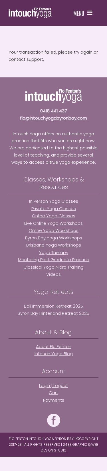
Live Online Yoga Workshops (53, 223)
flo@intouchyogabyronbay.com (53, 118)
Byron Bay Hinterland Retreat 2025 (53, 313)
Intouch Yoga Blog (54, 354)
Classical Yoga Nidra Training (53, 267)
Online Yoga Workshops (53, 230)
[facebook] (53, 420)
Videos (53, 274)
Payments (53, 400)
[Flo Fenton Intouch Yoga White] (30, 10)
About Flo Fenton (53, 346)
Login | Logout (53, 385)
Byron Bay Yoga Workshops (53, 238)
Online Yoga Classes (53, 216)
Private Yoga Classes (53, 209)
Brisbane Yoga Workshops (53, 245)
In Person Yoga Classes (53, 201)
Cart (53, 393)
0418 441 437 (53, 111)
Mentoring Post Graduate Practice (53, 260)
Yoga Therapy (53, 252)
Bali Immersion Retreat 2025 (53, 306)
